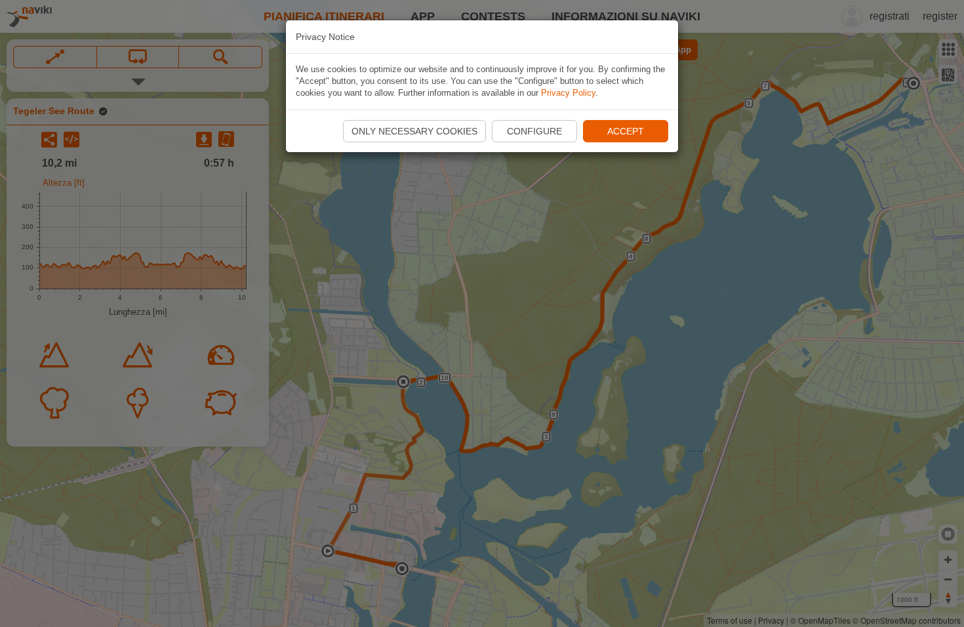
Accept (625, 131)
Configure (534, 131)
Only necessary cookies (414, 131)
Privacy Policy (568, 93)
